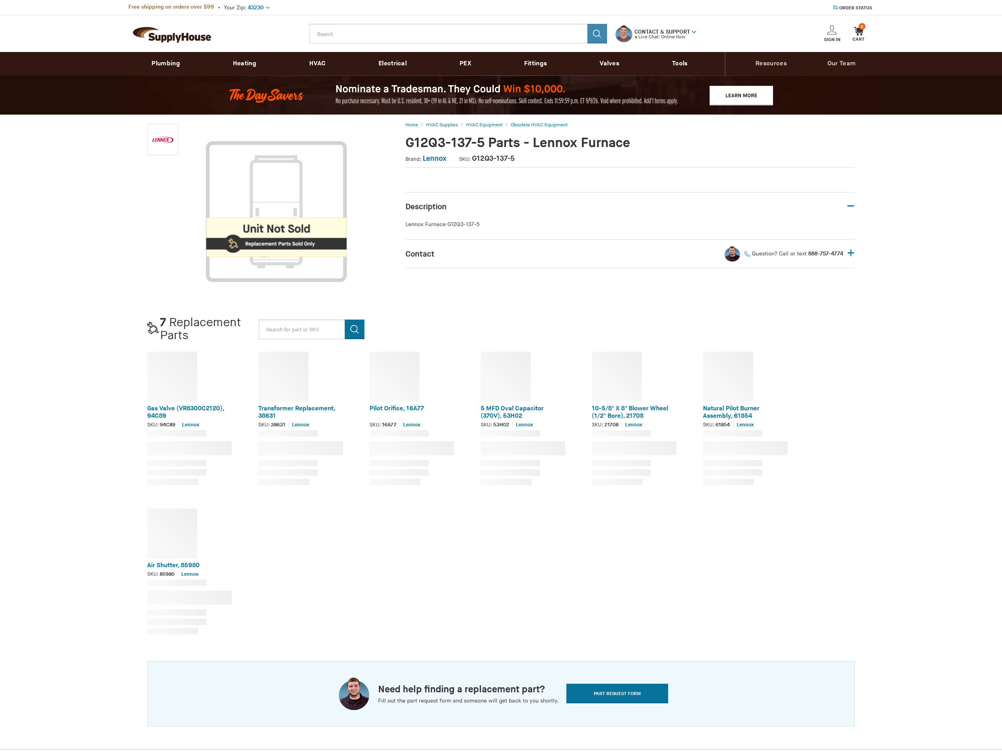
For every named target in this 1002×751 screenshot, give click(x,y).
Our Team (841, 63)
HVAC (317, 63)
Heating (244, 63)
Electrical (392, 63)
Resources (771, 63)
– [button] (851, 206)
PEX (465, 63)
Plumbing (165, 63)
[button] (694, 31)
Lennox (435, 159)
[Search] (597, 33)
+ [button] (851, 254)
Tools (680, 63)
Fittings (535, 63)
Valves (609, 63)
